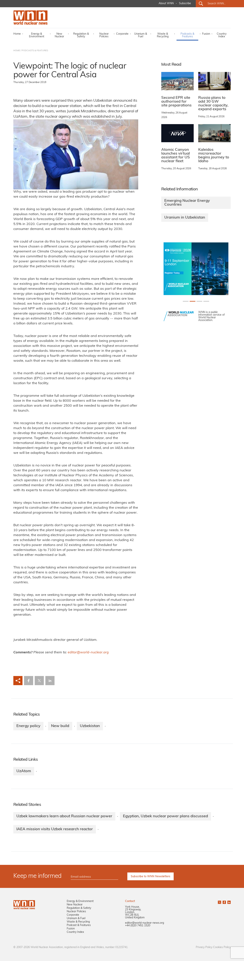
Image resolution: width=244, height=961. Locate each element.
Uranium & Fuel (140, 35)
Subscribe (185, 3)
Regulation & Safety (81, 35)
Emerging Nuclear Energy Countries (187, 203)
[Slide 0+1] (186, 301)
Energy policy (28, 726)
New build (60, 726)
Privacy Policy (204, 947)
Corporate (122, 34)
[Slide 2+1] (199, 301)
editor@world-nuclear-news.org (144, 923)
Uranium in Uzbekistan (184, 217)
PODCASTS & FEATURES (35, 50)
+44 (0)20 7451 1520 (137, 925)
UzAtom (23, 771)
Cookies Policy (222, 947)
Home (17, 34)
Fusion (206, 34)
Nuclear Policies (104, 35)
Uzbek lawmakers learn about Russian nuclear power (64, 816)
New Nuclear (59, 35)
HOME (16, 50)
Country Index (221, 35)
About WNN (166, 3)
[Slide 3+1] (206, 301)
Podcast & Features (79, 925)
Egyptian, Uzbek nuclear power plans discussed (165, 816)
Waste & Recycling (163, 35)
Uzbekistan (90, 726)
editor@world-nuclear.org (88, 652)
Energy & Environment (36, 35)
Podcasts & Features (187, 35)
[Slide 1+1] (192, 301)
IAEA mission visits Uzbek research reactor (54, 829)
